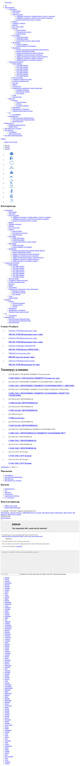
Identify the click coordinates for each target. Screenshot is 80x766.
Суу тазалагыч (9, 497)
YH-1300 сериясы (22, 70)
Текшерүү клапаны (18, 23)
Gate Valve (15, 13)
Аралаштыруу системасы (20, 109)
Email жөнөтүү (6, 518)
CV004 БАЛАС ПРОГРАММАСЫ (23, 403)
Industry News (13, 127)
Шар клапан (16, 11)
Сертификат (13, 132)
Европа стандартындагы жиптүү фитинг (30, 53)
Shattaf (14, 84)
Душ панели (16, 86)
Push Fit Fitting (21, 30)
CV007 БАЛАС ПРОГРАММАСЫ (23, 425)
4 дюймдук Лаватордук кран (22, 79)
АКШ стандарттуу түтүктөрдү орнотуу (29, 60)
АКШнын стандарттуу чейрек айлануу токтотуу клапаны (35, 16)
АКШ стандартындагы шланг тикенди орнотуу (32, 56)
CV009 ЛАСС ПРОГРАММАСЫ (22, 441)
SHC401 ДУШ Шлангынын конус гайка (26, 342)
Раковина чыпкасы (22, 90)
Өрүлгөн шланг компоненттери (23, 118)
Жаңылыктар (9, 123)
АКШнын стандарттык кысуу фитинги (29, 55)
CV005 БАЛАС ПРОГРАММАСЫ (23, 410)
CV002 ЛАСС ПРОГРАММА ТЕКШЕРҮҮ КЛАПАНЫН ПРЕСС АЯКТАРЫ (41, 386)
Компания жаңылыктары (17, 125)
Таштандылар (17, 97)
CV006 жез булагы (16, 418)
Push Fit (15, 28)
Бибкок (14, 21)
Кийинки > (6, 467)
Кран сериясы (17, 63)
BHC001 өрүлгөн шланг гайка (22, 357)
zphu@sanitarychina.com (12, 507)
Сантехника (13, 9)
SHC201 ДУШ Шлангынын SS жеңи (24, 365)
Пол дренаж (20, 93)
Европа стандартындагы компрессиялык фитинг (32, 49)
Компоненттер (13, 116)
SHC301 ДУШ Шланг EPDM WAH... (24, 349)
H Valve (18, 104)
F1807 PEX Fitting (22, 37)
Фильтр (14, 25)
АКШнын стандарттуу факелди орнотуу (29, 58)
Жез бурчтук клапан (14, 514)
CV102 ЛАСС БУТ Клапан (20, 463)
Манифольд (16, 107)
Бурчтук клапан (17, 14)
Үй (6, 6)
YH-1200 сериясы (22, 69)
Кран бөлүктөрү (17, 121)
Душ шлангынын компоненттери (23, 120)
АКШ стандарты (22, 44)
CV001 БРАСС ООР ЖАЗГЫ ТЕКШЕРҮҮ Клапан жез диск (34, 378)
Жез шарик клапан (48, 512)
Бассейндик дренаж (22, 91)
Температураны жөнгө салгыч (22, 111)
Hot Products (5, 512)
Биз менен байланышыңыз (13, 135)
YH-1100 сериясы (22, 67)
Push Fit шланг (21, 34)
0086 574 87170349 (11, 142)
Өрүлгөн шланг (17, 77)
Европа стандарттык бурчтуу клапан (28, 20)
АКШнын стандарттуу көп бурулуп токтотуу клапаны (34, 18)
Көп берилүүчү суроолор (13, 128)
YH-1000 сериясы (22, 65)
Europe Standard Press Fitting (25, 51)
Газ (10, 112)
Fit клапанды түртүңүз (23, 32)
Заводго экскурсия (15, 134)
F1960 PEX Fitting (22, 39)
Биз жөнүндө (9, 130)
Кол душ (15, 83)
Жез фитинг (16, 42)
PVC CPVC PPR (17, 27)
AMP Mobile (26, 512)
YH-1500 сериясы (22, 74)
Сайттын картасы (15, 512)
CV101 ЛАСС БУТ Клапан (20, 456)
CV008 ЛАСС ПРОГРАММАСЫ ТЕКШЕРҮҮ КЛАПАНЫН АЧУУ (37, 433)
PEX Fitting (16, 35)
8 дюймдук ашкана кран (20, 81)
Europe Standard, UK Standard (26, 46)
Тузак (14, 95)
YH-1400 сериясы (22, 72)
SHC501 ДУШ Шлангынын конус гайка (26, 334)
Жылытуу (12, 98)
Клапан (14, 100)
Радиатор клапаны (22, 105)
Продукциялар (9, 7)
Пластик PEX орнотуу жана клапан (28, 41)
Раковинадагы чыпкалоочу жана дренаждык (27, 88)
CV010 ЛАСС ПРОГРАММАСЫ (22, 448)
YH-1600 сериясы (22, 76)
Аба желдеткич (21, 102)
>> (11, 467)
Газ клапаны (16, 114)
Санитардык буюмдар (16, 62)
